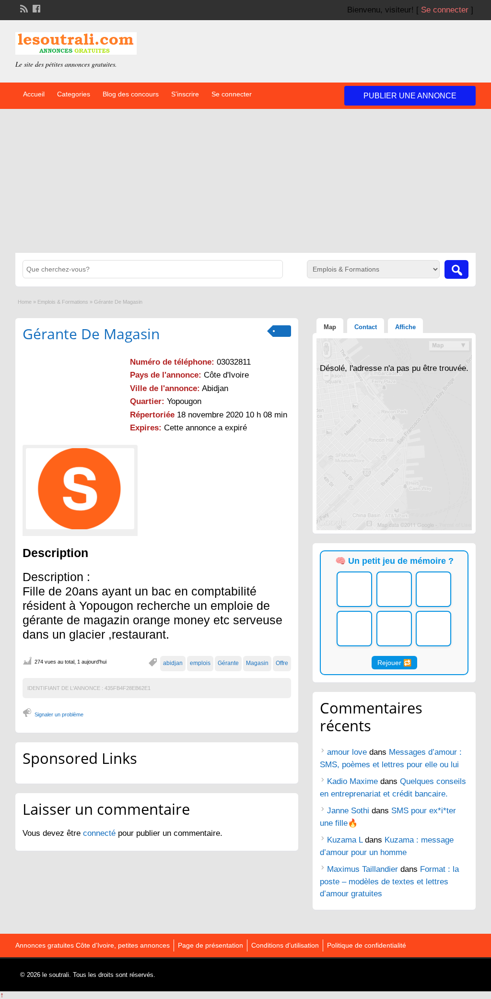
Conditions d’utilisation (285, 945)
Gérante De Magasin (91, 334)
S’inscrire (185, 94)
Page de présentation (210, 945)
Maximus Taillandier (362, 869)
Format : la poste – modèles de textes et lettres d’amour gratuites (389, 881)
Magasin (257, 663)
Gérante (228, 663)
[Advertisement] (245, 181)
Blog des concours (131, 94)
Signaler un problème (59, 714)
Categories (73, 94)
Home (25, 302)
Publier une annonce (409, 96)
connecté (100, 833)
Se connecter (444, 9)
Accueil (34, 94)
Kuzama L (344, 839)
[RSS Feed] (23, 8)
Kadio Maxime (352, 781)
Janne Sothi (348, 810)
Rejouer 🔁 (394, 662)
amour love (347, 752)
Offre (282, 663)
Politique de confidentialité (366, 945)
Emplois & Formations (62, 302)
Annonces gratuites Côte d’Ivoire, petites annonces (92, 945)
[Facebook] (35, 8)
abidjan (173, 663)
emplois (200, 663)
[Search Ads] (456, 269)
